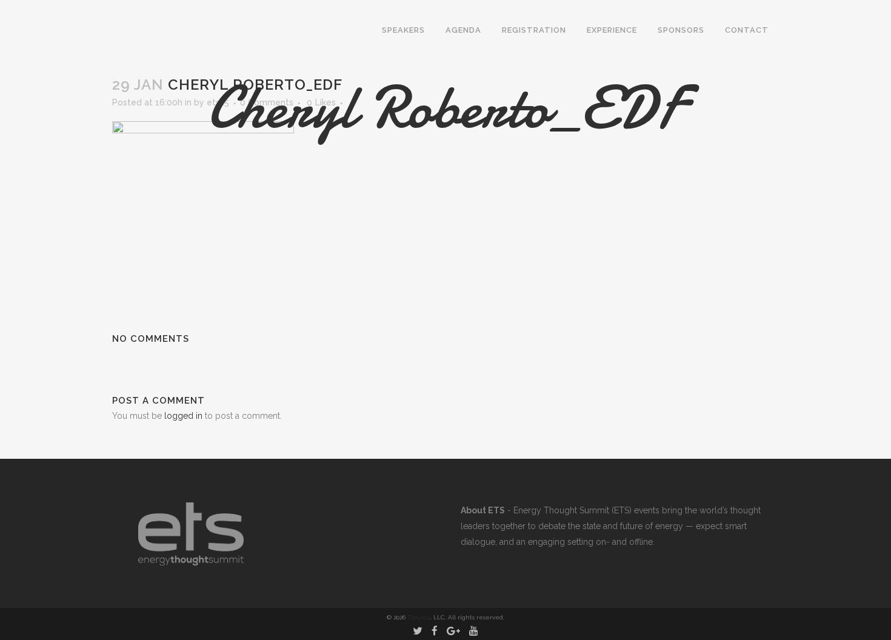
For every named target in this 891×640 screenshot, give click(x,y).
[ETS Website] (191, 562)
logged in (183, 416)
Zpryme (418, 617)
